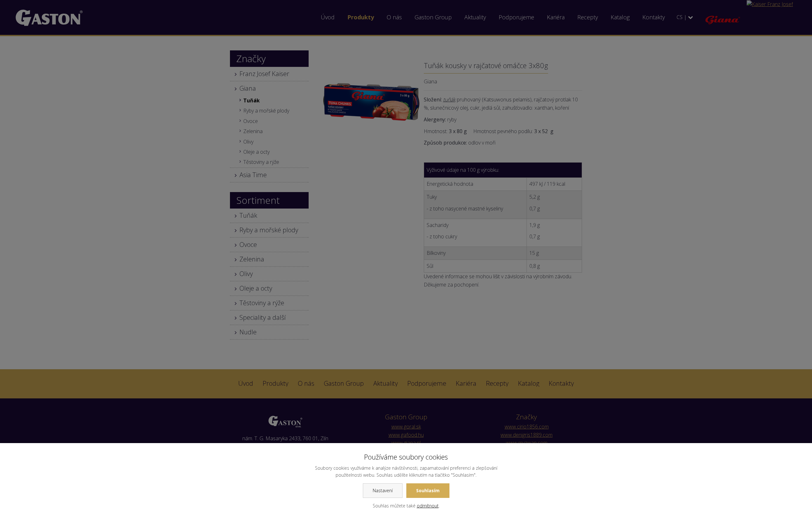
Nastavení (383, 490)
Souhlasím (428, 490)
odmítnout (428, 506)
